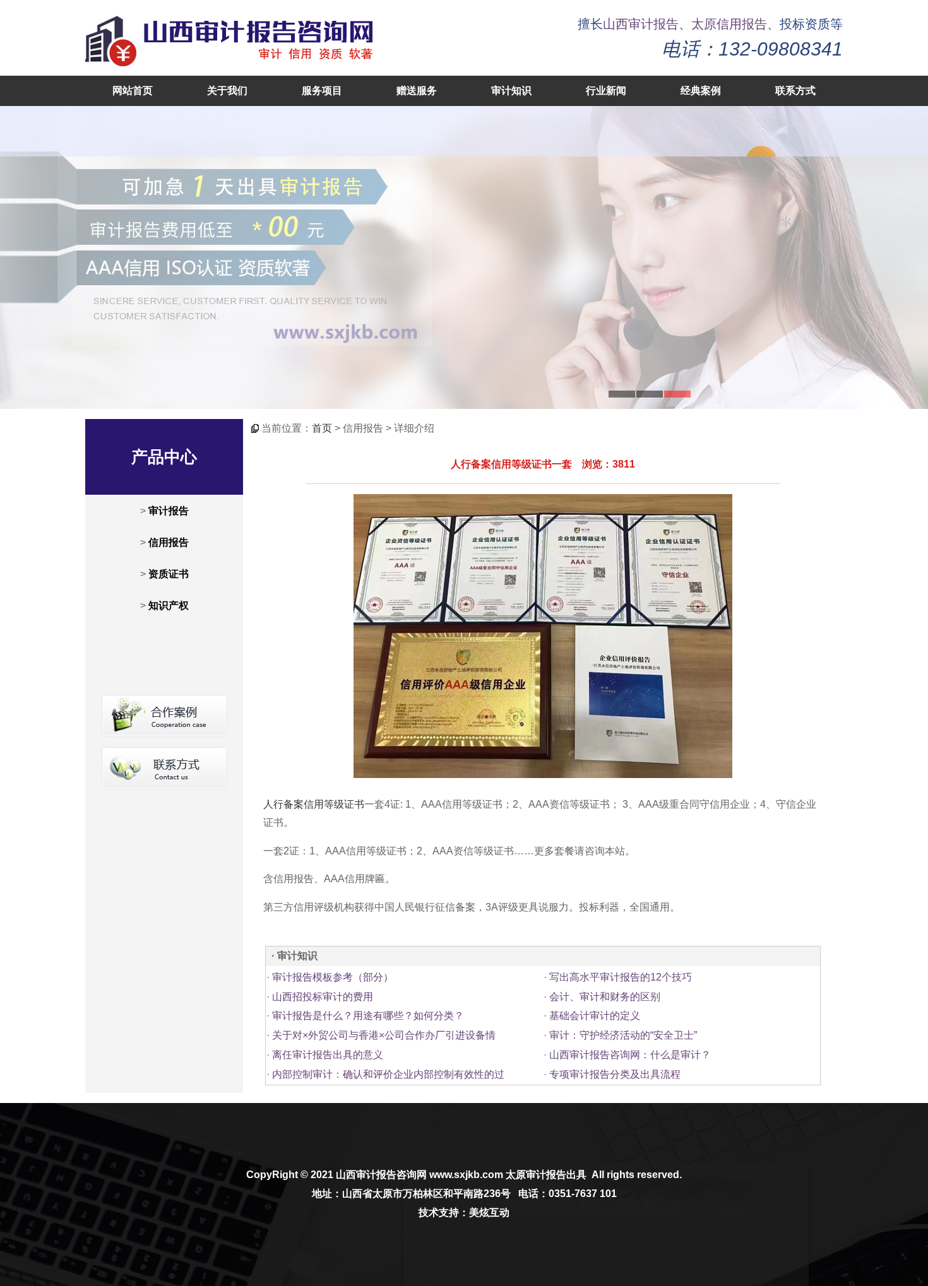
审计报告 (168, 510)
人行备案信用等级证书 (313, 804)
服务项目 (322, 90)
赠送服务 (416, 90)
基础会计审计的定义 (594, 1015)
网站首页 (132, 90)
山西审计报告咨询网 (381, 1174)
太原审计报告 (536, 1174)
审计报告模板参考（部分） (332, 977)
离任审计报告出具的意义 (327, 1054)
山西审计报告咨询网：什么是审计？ (630, 1054)
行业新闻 (606, 90)
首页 (322, 428)
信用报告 (168, 542)
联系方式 (795, 90)
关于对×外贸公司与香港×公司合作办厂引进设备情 (384, 1035)
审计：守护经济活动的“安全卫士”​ (623, 1035)
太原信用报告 (729, 24)
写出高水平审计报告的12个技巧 (620, 977)
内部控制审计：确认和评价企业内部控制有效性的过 (388, 1074)
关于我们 (227, 90)
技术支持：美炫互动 (464, 1212)
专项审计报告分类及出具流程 (615, 1074)
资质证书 (168, 574)
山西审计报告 (641, 24)
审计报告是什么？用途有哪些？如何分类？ (368, 1015)
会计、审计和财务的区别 (604, 996)
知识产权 (168, 605)
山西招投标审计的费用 (322, 996)
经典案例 (701, 90)
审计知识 (511, 90)
